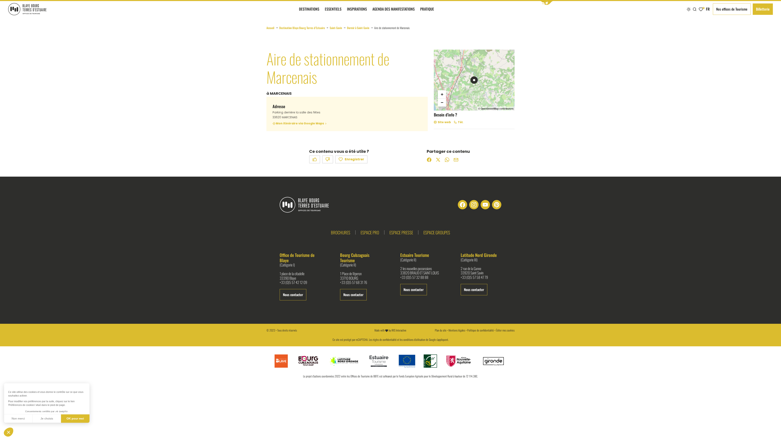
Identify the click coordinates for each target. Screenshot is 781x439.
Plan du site (440, 330)
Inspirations (357, 9)
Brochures (340, 232)
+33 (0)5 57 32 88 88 (414, 277)
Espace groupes (436, 232)
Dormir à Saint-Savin (358, 27)
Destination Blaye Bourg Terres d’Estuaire (302, 27)
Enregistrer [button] (354, 159)
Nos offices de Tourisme (731, 9)
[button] (547, 3)
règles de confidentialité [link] (385, 339)
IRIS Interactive (399, 330)
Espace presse (401, 232)
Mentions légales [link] (456, 330)
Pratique (427, 9)
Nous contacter (293, 294)
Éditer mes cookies (505, 330)
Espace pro (370, 232)
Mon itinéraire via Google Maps (300, 123)
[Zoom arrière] (442, 102)
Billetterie (763, 9)
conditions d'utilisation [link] (414, 339)
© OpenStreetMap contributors (496, 108)
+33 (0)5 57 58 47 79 (474, 277)
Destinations (309, 9)
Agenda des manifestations (393, 9)
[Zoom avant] (442, 94)
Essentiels (333, 9)
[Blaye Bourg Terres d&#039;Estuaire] (307, 205)
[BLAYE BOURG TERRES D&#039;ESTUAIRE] (27, 9)
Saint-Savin (336, 27)
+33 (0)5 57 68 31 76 (353, 282)
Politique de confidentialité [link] (480, 330)
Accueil (270, 27)
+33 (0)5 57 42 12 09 (293, 282)
